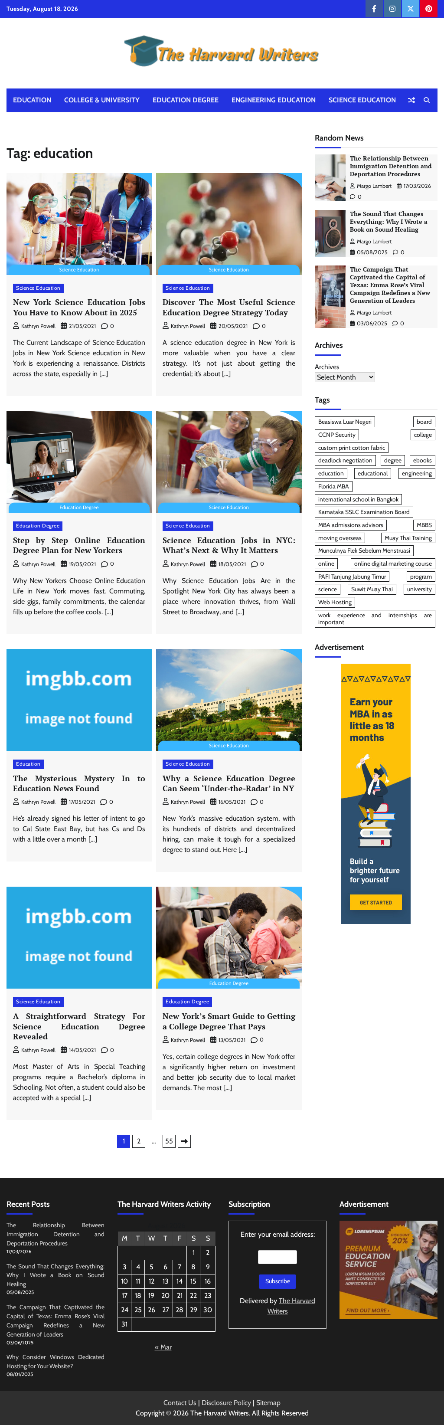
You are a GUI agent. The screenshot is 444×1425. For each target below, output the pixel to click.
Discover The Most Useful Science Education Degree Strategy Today (229, 307)
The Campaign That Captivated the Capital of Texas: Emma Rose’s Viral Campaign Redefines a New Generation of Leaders (390, 285)
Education (32, 100)
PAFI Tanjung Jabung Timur (352, 576)
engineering (417, 473)
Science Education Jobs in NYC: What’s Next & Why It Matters (229, 545)
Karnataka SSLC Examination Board (364, 511)
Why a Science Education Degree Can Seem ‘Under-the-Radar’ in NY (229, 783)
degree (393, 460)
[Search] (426, 100)
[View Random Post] (411, 100)
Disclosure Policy (226, 1403)
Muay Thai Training (408, 537)
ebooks (422, 460)
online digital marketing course (393, 563)
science (327, 589)
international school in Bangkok (358, 499)
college (423, 434)
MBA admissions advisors (350, 524)
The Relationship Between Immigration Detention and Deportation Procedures (390, 166)
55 (169, 1141)
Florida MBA (333, 486)
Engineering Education (274, 100)
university (419, 589)
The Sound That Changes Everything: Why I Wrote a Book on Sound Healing (389, 221)
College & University (102, 100)
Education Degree (186, 100)
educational (373, 473)
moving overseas (340, 537)
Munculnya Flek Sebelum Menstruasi (364, 550)
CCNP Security (337, 434)
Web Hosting (335, 602)
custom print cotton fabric (351, 447)
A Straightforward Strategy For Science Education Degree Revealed (79, 1026)
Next (184, 1141)
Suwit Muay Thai (372, 589)
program (421, 576)
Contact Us (179, 1403)
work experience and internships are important (375, 619)
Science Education (362, 100)
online (326, 563)
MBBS (424, 524)
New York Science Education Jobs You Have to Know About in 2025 (79, 307)
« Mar (163, 1347)
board (424, 421)
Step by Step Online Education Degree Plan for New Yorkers (79, 545)
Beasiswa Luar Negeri (345, 421)
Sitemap (268, 1403)
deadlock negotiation (345, 460)
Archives (327, 367)
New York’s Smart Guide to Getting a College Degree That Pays (229, 1021)
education (331, 473)
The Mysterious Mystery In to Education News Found (79, 783)
